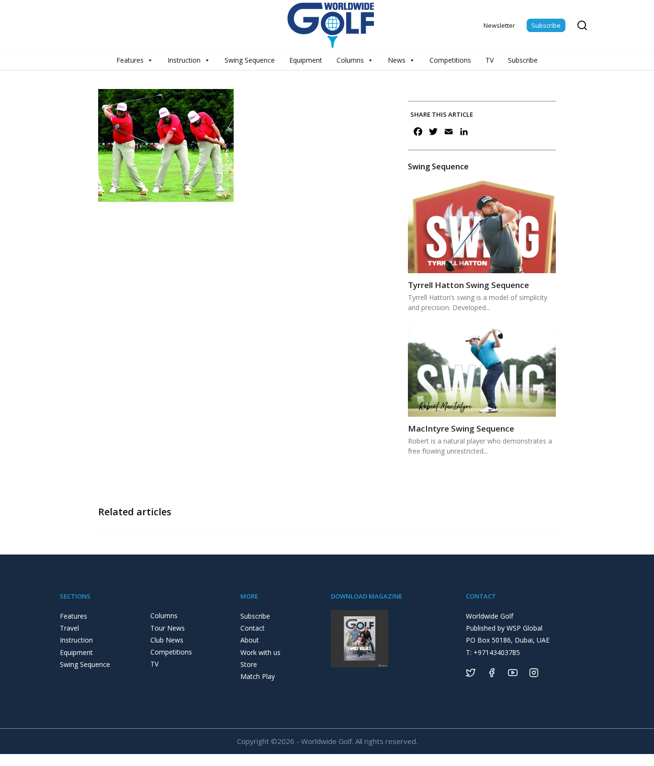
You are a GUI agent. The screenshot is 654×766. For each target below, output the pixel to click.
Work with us (260, 652)
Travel (69, 628)
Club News (166, 639)
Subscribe (546, 25)
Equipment (305, 60)
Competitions (450, 60)
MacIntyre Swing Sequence (461, 428)
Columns (350, 60)
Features (130, 60)
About (249, 639)
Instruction (184, 60)
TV (489, 60)
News (397, 60)
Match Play (257, 676)
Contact (252, 628)
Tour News (167, 628)
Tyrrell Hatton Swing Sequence (468, 284)
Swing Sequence (250, 60)
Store (248, 664)
